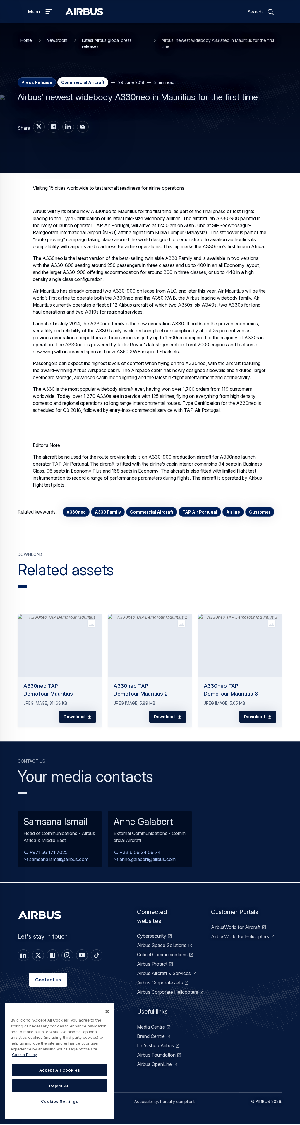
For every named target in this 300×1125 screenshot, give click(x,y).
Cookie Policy (24, 1054)
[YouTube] (82, 955)
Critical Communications (162, 955)
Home (26, 40)
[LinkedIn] (23, 955)
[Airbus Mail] (83, 127)
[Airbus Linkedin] (68, 127)
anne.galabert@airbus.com (147, 860)
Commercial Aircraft (151, 511)
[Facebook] (53, 955)
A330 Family (108, 511)
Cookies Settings (59, 1101)
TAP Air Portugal (199, 511)
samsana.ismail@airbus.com (58, 860)
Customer (259, 511)
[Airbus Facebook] (53, 127)
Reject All (59, 1085)
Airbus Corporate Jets (160, 983)
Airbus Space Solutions (161, 945)
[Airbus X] (39, 127)
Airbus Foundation (156, 1055)
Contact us (48, 980)
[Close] (107, 1011)
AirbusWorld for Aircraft (235, 927)
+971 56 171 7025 (48, 853)
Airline (233, 511)
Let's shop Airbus (155, 1045)
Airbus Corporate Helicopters (167, 992)
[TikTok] (96, 955)
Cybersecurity (151, 936)
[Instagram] (67, 955)
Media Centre (151, 1027)
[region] (59, 1061)
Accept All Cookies (59, 1070)
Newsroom (57, 40)
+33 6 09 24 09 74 (139, 853)
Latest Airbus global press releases (107, 43)
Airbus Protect (152, 964)
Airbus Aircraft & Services (164, 973)
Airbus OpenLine (154, 1064)
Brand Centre (151, 1036)
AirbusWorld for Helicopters (240, 936)
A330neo (76, 511)
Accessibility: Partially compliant (164, 1101)
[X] (38, 955)
